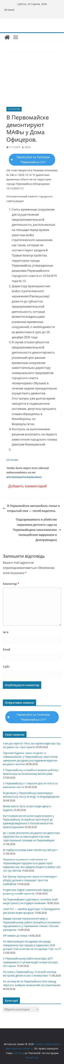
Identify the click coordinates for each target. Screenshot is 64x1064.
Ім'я (5, 632)
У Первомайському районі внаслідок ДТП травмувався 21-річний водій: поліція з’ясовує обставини (30, 962)
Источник (12, 459)
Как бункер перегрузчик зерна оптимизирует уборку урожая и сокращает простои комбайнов (30, 880)
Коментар (11, 584)
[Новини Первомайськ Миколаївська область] (7, 37)
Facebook (13, 477)
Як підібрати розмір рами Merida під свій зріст (30, 850)
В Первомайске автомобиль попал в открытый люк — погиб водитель (33, 508)
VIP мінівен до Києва (15, 935)
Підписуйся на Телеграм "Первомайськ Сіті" (33, 159)
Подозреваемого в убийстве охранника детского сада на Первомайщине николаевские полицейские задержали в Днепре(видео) (35, 530)
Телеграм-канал (32, 477)
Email (6, 649)
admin (28, 147)
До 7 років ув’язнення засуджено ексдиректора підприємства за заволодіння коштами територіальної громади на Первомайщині (31, 836)
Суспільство (14, 109)
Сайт (6, 667)
